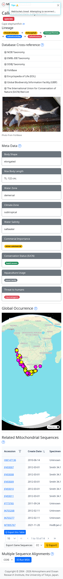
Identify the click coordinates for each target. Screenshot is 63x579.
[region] (31, 371)
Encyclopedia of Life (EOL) (21, 76)
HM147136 (10, 460)
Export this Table (15, 532)
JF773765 (9, 503)
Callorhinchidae (14, 36)
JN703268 (9, 510)
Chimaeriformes (51, 33)
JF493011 (9, 496)
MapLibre (52, 427)
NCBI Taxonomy (16, 52)
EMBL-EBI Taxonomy (18, 58)
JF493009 (9, 481)
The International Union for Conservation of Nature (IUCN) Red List (30, 90)
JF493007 (9, 467)
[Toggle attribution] (58, 427)
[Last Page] (55, 538)
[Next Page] (48, 538)
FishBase (12, 70)
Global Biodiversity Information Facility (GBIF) (32, 82)
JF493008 (9, 474)
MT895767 (10, 525)
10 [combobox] (8, 538)
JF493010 (9, 489)
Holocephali (31, 33)
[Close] (58, 5)
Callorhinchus (35, 36)
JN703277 (9, 517)
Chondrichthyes (11, 33)
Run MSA (24, 559)
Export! (52, 545)
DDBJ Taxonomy (16, 64)
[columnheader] (36, 451)
